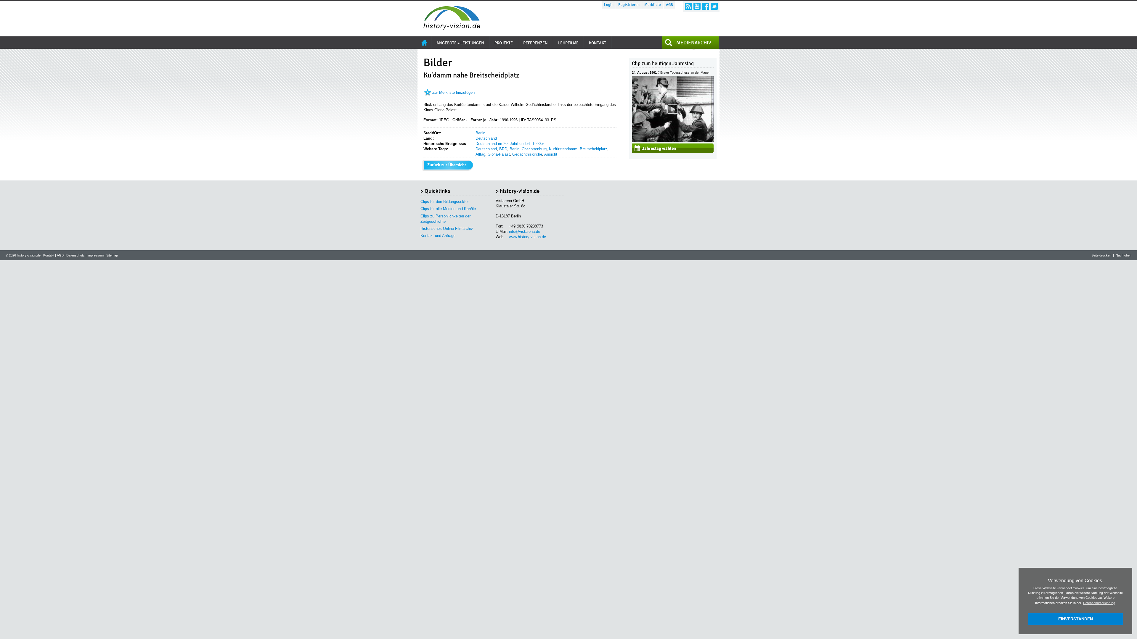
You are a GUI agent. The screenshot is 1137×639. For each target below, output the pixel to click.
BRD (503, 149)
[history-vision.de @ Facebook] (705, 6)
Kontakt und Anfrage (437, 235)
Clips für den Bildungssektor (444, 201)
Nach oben (1123, 255)
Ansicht (550, 154)
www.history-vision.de (527, 237)
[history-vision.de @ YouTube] (697, 6)
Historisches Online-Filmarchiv (446, 228)
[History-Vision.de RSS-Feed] (688, 6)
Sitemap (112, 255)
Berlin (480, 133)
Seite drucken (1101, 255)
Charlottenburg (534, 149)
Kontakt (48, 255)
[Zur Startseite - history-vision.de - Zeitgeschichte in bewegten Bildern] (448, 27)
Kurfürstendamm (563, 149)
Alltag (480, 154)
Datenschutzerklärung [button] (1099, 603)
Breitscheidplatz (593, 149)
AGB (669, 4)
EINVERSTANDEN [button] (1075, 619)
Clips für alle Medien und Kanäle (448, 208)
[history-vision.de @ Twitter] (714, 6)
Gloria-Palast (499, 154)
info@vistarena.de (524, 231)
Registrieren (629, 4)
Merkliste (652, 4)
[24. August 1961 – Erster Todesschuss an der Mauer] (673, 140)
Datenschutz (75, 255)
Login (609, 4)
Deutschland (486, 138)
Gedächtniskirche (527, 154)
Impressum (95, 255)
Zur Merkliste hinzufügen (453, 92)
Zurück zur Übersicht (446, 165)
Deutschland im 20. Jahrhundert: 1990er (510, 143)
